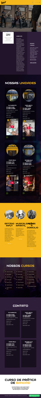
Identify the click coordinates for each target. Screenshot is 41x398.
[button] (34, 396)
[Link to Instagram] (38, 2)
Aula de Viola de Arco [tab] (31, 283)
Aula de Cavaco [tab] (9, 282)
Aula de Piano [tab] (20, 279)
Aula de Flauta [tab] (20, 271)
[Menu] (32, 2)
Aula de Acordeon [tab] (10, 271)
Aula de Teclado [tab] (31, 274)
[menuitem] (32, 2)
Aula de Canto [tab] (9, 279)
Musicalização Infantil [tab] (32, 286)
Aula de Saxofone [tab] (21, 282)
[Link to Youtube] (39, 2)
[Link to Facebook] (36, 2)
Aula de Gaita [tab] (20, 274)
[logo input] (3, 2)
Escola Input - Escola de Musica (12, 395)
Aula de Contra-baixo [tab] (9, 288)
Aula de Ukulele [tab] (31, 279)
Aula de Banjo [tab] (9, 274)
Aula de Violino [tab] (31, 271)
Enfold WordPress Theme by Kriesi (22, 395)
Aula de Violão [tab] (20, 287)
